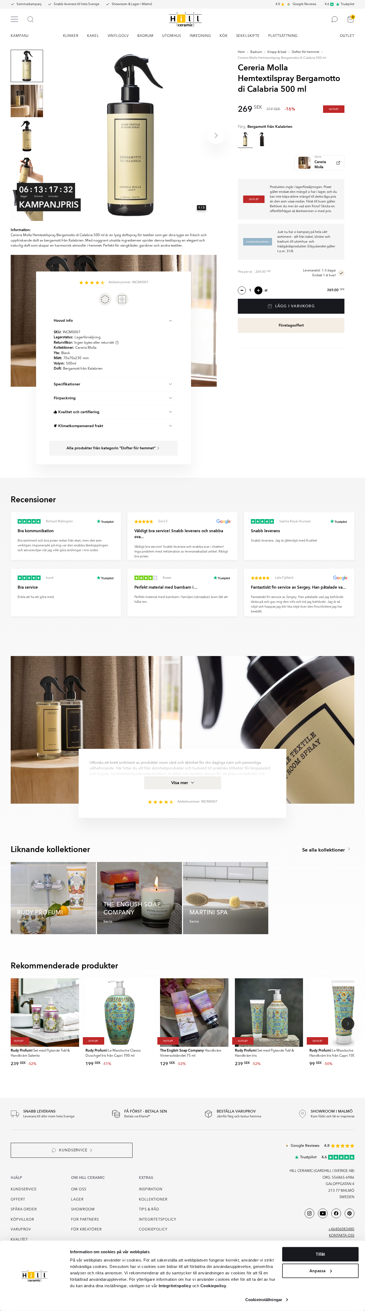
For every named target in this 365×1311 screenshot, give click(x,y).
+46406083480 (341, 1229)
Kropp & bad (276, 52)
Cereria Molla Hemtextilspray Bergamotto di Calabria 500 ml (282, 58)
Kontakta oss (341, 1235)
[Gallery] (131, 135)
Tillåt (320, 1254)
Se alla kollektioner (324, 850)
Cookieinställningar (263, 1299)
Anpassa (317, 1270)
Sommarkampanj (29, 4)
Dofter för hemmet (305, 52)
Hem (241, 52)
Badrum (256, 52)
